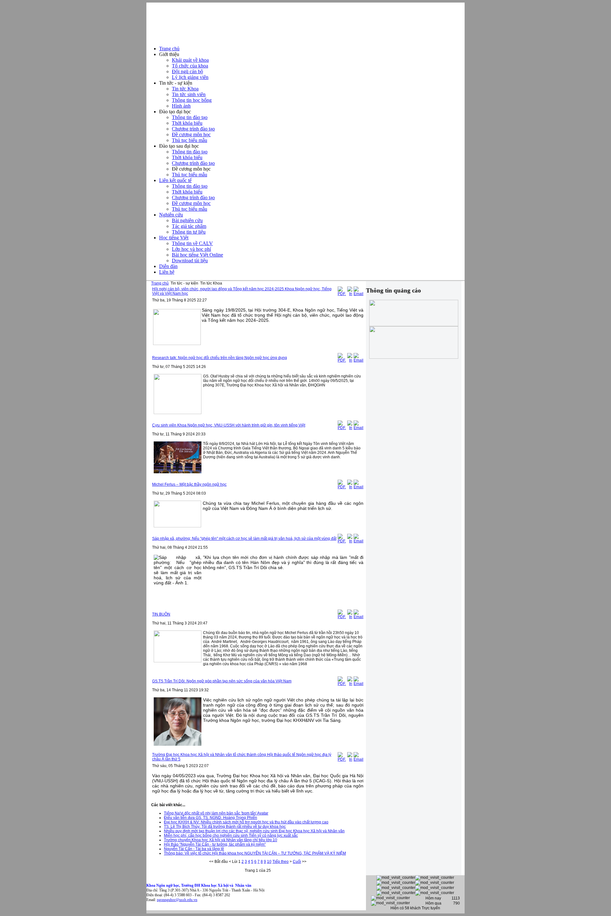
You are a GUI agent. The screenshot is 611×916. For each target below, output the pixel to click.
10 (269, 861)
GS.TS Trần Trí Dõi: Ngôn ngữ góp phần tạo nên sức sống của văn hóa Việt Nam (221, 681)
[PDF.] (342, 294)
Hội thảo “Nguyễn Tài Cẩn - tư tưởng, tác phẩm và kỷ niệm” (215, 844)
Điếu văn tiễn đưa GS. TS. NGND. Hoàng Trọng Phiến (210, 817)
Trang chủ (160, 283)
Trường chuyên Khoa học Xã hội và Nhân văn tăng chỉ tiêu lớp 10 (220, 840)
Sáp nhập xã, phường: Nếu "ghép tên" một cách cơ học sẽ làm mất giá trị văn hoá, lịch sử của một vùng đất (244, 538)
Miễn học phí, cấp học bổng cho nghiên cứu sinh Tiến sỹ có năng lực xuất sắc (231, 835)
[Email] (358, 294)
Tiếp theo (280, 861)
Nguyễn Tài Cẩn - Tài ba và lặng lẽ (194, 849)
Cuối (297, 861)
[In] (349, 294)
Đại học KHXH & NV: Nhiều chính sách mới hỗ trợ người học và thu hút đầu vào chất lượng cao (246, 822)
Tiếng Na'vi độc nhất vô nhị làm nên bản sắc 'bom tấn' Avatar (216, 813)
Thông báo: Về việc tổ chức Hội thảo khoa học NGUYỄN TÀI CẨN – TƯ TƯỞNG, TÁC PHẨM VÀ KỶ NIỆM (255, 853)
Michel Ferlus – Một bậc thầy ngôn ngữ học (189, 484)
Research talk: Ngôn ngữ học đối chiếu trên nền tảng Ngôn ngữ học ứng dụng (219, 358)
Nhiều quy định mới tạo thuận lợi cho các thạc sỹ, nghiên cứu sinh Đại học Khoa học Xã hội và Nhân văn (254, 831)
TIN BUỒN (161, 614)
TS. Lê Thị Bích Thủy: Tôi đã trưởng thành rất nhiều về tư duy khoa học (225, 826)
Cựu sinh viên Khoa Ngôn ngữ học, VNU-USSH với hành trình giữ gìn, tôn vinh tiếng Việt (228, 425)
